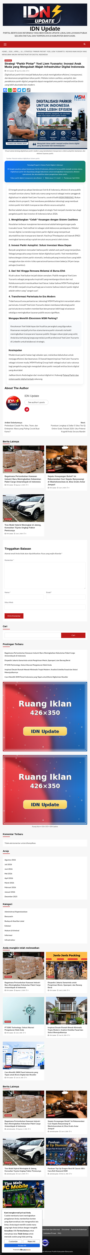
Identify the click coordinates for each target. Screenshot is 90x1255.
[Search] (84, 44)
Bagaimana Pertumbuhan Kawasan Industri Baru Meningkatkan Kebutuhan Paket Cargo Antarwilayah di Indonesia (23, 479)
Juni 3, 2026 (19, 533)
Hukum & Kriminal (12, 930)
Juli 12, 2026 (62, 990)
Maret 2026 (9, 883)
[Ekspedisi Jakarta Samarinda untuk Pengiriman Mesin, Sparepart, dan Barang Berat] (66, 966)
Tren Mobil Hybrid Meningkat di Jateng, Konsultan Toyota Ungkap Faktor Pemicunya (23, 528)
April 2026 (9, 878)
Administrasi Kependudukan (16, 912)
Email (49, 592)
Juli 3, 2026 (19, 1033)
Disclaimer (66, 1229)
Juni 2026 (9, 869)
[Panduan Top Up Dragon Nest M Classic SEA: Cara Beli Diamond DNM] (66, 1151)
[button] (5, 44)
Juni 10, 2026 (63, 1035)
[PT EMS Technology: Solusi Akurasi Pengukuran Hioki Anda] (23, 1010)
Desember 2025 (11, 896)
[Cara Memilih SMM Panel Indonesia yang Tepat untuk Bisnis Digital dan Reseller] (23, 1055)
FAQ (59, 1233)
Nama (7, 592)
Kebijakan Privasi (49, 1233)
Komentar (9, 560)
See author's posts (36, 402)
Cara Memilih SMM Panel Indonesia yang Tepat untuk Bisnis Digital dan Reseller (36, 677)
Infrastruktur (10, 940)
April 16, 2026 (21, 71)
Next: (68, 427)
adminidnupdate (10, 1129)
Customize (13, 1241)
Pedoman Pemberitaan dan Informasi (46, 1229)
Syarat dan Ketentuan (79, 1229)
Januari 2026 (10, 892)
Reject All (31, 1241)
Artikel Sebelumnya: (22, 427)
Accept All (22, 1245)
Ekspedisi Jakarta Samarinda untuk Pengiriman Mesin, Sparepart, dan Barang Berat (37, 660)
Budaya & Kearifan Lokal (14, 921)
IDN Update (45, 29)
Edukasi (8, 926)
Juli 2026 (8, 864)
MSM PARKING (66, 197)
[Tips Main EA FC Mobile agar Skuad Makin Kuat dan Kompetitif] (23, 1194)
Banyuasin (9, 916)
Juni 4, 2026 (62, 487)
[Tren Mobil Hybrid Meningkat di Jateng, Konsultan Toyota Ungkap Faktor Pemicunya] (23, 508)
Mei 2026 (8, 874)
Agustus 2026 (10, 860)
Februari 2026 (10, 887)
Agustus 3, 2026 (20, 485)
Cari (5, 626)
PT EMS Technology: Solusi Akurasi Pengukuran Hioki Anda (28, 665)
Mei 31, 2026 (64, 1174)
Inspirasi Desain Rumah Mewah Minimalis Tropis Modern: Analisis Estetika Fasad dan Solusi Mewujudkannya (41, 670)
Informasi (8, 60)
